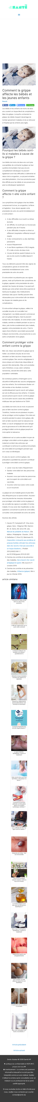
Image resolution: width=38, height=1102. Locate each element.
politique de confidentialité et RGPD (18, 1064)
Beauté (4, 101)
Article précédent (19, 1045)
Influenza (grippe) (23, 571)
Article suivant (19, 1050)
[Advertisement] (19, 39)
